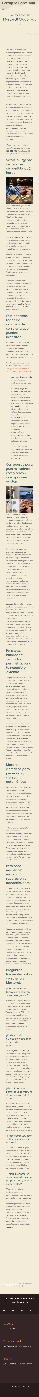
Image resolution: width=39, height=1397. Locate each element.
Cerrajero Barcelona (18, 3)
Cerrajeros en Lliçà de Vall (16, 368)
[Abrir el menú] (4, 1310)
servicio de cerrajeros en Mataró (19, 371)
